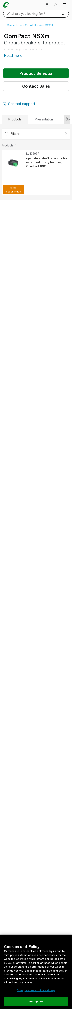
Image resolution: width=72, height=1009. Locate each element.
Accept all (36, 1001)
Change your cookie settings (36, 990)
